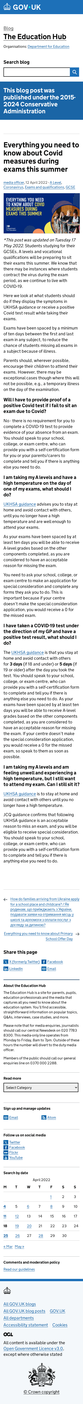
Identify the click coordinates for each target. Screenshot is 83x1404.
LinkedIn (16, 969)
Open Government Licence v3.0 (33, 1348)
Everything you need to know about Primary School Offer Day (38, 936)
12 (17, 1216)
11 (4, 1216)
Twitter (14, 1142)
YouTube (16, 1157)
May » (19, 1246)
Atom (51, 1117)
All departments (18, 1318)
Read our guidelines (19, 1269)
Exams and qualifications (44, 187)
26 (17, 1235)
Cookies (60, 1325)
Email (51, 969)
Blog (8, 28)
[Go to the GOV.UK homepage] (22, 7)
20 (29, 1226)
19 (17, 1226)
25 (5, 1235)
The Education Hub (34, 36)
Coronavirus (13, 187)
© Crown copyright (41, 1391)
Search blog (16, 62)
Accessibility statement (25, 1325)
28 (41, 1235)
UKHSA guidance (19, 504)
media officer (13, 182)
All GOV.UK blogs (19, 1304)
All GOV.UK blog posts (24, 1311)
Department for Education (48, 46)
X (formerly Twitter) (24, 962)
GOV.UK (57, 1311)
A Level (55, 182)
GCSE (70, 187)
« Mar (8, 1246)
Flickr (13, 1152)
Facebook (55, 962)
